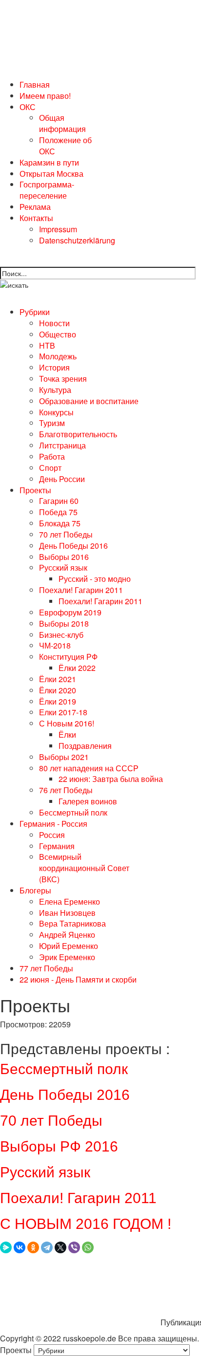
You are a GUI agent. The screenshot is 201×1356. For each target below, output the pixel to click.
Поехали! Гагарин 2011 (78, 1198)
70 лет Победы (51, 1121)
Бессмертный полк (64, 1069)
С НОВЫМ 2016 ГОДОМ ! (85, 1224)
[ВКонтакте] (19, 1247)
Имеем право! (45, 95)
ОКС (28, 106)
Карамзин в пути (49, 162)
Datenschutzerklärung (77, 240)
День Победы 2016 (65, 1095)
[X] (60, 1247)
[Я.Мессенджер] (6, 1247)
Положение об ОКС (65, 145)
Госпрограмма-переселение (47, 190)
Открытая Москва (51, 173)
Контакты (36, 217)
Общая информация (62, 123)
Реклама (35, 206)
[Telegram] (47, 1247)
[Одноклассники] (33, 1247)
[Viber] (74, 1247)
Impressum (58, 229)
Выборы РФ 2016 (59, 1146)
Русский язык (45, 1172)
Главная (35, 84)
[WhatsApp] (88, 1247)
